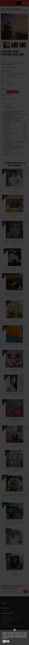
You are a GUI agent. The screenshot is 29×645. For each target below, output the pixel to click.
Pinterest (15, 98)
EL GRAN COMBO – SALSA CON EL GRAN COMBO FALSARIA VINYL (14, 215)
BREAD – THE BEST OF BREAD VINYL (14, 469)
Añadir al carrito (12, 92)
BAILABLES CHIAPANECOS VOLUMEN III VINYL (14, 344)
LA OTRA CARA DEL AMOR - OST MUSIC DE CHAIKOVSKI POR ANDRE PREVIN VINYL (14, 522)
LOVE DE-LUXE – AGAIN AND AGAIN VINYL (14, 267)
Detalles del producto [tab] (11, 108)
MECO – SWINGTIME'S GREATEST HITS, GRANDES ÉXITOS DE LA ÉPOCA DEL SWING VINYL (14, 496)
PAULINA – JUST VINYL (14, 547)
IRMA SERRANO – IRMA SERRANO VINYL (14, 394)
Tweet (12, 98)
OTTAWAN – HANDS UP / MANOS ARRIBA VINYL (14, 369)
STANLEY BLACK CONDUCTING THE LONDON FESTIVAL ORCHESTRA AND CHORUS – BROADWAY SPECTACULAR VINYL (14, 294)
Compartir (8, 98)
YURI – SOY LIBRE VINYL (14, 320)
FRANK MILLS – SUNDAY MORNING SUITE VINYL (14, 444)
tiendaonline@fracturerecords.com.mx (13, 626)
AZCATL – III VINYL (14, 572)
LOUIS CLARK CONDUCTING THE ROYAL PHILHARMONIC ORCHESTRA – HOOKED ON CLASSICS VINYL (14, 242)
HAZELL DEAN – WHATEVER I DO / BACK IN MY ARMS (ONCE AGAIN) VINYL (14, 419)
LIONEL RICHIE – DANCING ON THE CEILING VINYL (14, 189)
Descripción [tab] (7, 105)
